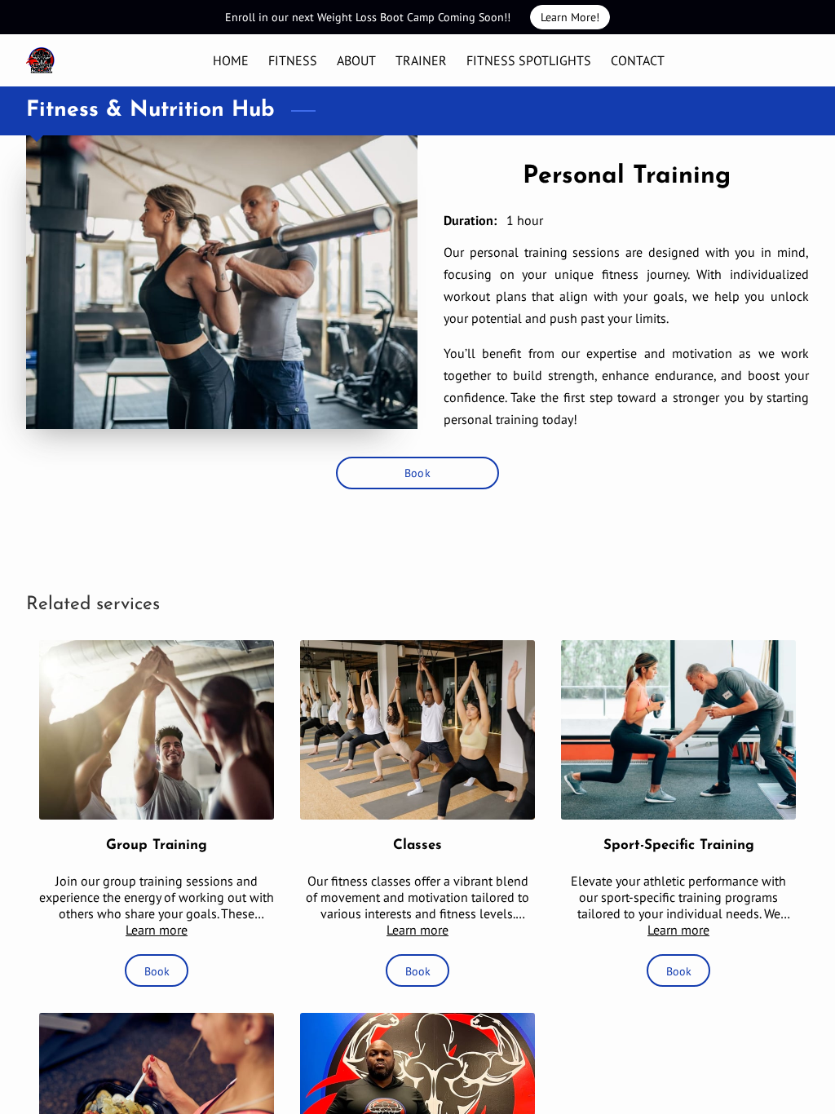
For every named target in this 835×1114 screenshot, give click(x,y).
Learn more (157, 930)
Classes (417, 845)
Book (417, 472)
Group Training (156, 845)
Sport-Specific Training (678, 845)
